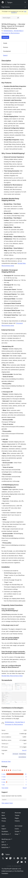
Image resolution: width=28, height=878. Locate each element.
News (3, 815)
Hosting (4, 818)
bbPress (5, 845)
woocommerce (22, 757)
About (3, 812)
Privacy (4, 821)
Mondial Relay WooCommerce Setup (12, 676)
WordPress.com (7, 839)
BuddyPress (6, 847)
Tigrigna (7, 854)
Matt (4, 842)
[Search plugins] (18, 17)
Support (5, 55)
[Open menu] (25, 2)
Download (5, 37)
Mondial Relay (22, 753)
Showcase (18, 812)
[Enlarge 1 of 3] (11, 685)
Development (7, 51)
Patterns (17, 821)
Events (17, 828)
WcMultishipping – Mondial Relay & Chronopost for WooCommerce (15, 723)
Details (5, 43)
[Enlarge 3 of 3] (24, 694)
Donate (18, 831)
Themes (17, 815)
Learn (3, 826)
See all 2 (24, 750)
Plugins (17, 818)
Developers (5, 831)
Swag (17, 834)
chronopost (15, 753)
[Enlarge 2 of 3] (24, 685)
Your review (5, 788)
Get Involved (18, 826)
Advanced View (6, 761)
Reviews (5, 47)
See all (24, 788)
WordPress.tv (6, 834)
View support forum (7, 803)
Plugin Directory (6, 7)
